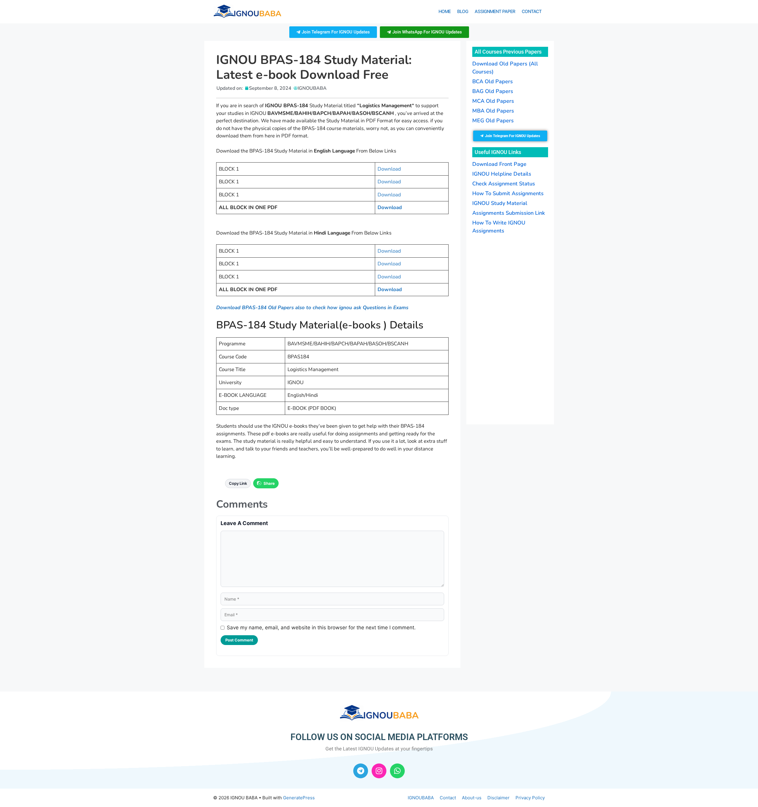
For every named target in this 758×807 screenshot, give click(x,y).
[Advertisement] (510, 329)
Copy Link (238, 483)
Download (389, 169)
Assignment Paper (495, 11)
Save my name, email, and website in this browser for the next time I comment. (321, 627)
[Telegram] (360, 770)
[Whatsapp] (397, 770)
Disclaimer (498, 797)
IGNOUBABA (421, 797)
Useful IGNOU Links (498, 152)
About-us (471, 797)
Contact (532, 11)
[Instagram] (379, 770)
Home (445, 11)
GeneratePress (299, 797)
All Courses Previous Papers (508, 52)
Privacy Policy (530, 797)
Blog (462, 11)
